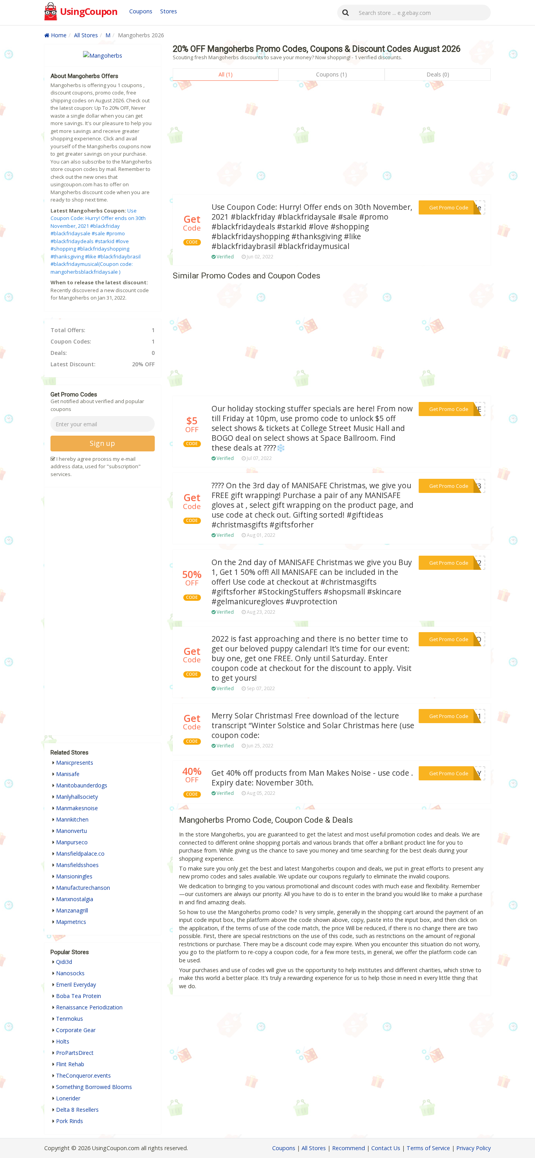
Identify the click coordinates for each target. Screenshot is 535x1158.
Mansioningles (74, 876)
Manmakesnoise (77, 808)
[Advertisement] (332, 140)
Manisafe (68, 774)
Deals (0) (438, 74)
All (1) (226, 74)
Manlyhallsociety (77, 796)
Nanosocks (70, 973)
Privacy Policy (473, 1148)
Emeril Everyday (76, 984)
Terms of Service (428, 1148)
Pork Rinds (69, 1121)
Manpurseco (72, 842)
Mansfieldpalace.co (80, 853)
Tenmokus (69, 1018)
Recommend (348, 1148)
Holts (62, 1041)
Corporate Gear (76, 1030)
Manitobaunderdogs (81, 785)
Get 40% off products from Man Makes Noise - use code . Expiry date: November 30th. (312, 778)
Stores (168, 11)
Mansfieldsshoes (77, 865)
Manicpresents (74, 762)
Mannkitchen (72, 819)
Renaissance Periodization (89, 1007)
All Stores (86, 35)
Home (58, 35)
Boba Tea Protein (78, 996)
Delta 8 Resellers (77, 1109)
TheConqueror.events (83, 1075)
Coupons (140, 11)
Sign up (102, 443)
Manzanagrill (72, 910)
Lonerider (68, 1098)
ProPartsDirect (75, 1052)
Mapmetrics (71, 921)
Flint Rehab (70, 1064)
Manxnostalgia (74, 899)
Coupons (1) (331, 74)
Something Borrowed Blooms (94, 1087)
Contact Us (385, 1148)
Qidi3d (64, 961)
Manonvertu (71, 830)
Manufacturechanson (83, 887)
